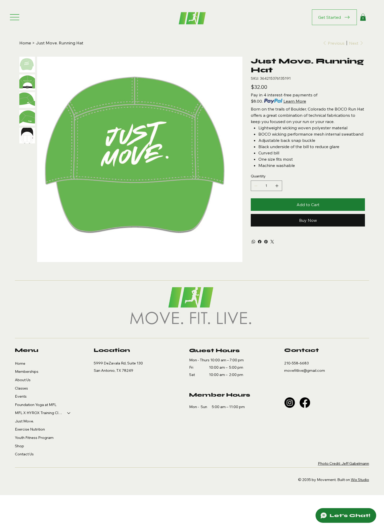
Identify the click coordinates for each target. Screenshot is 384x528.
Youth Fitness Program (34, 437)
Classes (21, 388)
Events (21, 396)
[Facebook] (259, 241)
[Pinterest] (266, 241)
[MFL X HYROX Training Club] (68, 413)
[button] (363, 17)
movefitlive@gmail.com (304, 370)
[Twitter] (272, 241)
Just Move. (24, 421)
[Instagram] (289, 402)
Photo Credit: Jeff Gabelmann (343, 463)
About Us (23, 380)
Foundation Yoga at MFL (35, 404)
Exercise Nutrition (30, 429)
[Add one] (277, 186)
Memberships (26, 371)
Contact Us (24, 454)
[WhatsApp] (253, 241)
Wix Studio (360, 479)
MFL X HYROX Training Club (38, 412)
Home (20, 363)
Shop (19, 446)
